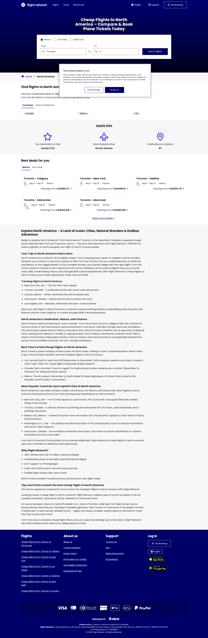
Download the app (73, 571)
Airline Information (115, 553)
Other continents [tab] (45, 105)
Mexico (83, 113)
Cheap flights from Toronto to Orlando (40, 575)
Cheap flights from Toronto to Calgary (40, 551)
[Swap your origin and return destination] (89, 51)
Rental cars (78, 4)
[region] (105, 80)
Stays (66, 4)
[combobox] (63, 51)
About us (68, 542)
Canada (29, 113)
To (95, 46)
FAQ (108, 547)
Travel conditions (72, 547)
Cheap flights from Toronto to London (40, 591)
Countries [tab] (27, 105)
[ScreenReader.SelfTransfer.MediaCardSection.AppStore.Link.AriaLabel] (157, 559)
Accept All (114, 90)
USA (137, 113)
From (43, 46)
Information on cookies (75, 559)
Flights (56, 4)
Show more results (102, 218)
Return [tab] (26, 167)
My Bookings (112, 559)
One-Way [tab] (37, 167)
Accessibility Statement (75, 565)
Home (28, 76)
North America (46, 76)
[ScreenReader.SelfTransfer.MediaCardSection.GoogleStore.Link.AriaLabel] (157, 568)
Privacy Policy (70, 553)
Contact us (111, 542)
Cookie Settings (93, 90)
